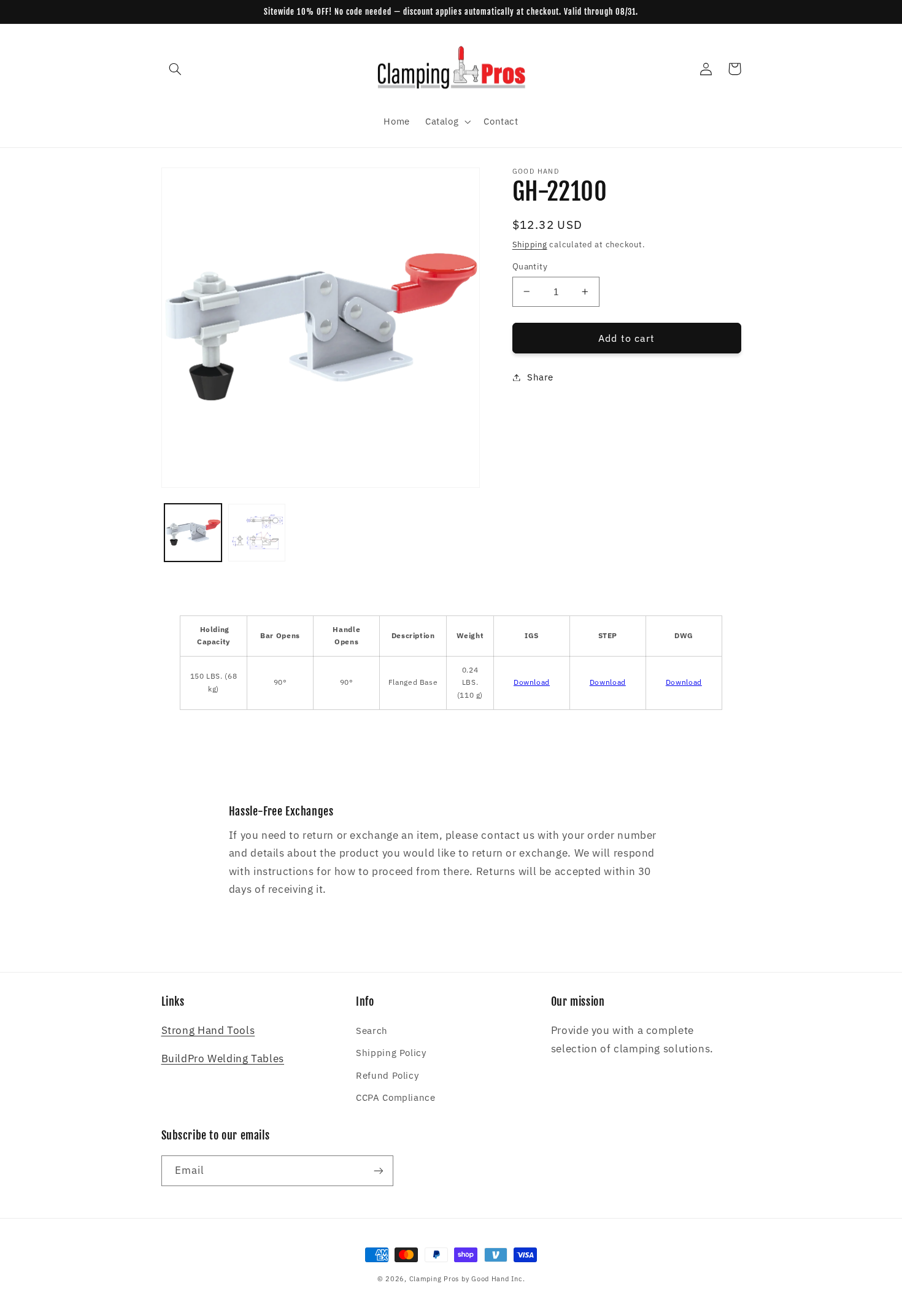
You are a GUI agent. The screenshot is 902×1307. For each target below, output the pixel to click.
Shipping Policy (391, 1052)
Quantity (529, 266)
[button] (175, 69)
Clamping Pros (434, 1278)
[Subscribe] (378, 1170)
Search (372, 1030)
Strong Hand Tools (208, 1030)
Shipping (529, 244)
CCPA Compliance (395, 1097)
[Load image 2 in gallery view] (256, 532)
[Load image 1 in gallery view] (193, 532)
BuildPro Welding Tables (223, 1058)
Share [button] (540, 377)
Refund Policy (387, 1075)
